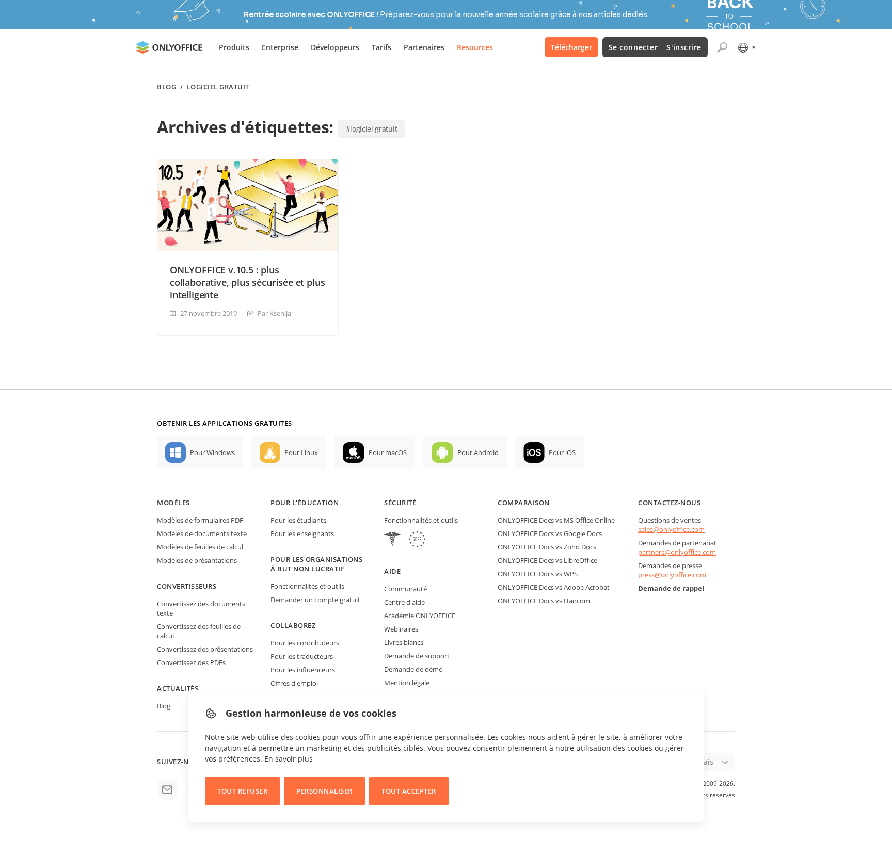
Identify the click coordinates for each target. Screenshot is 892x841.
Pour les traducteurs (301, 656)
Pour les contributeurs (304, 643)
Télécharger (571, 47)
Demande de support (417, 655)
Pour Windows (212, 452)
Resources (475, 47)
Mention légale (406, 682)
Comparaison (524, 502)
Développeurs (335, 47)
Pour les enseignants (302, 533)
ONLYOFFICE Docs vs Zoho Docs (547, 547)
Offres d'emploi (294, 683)
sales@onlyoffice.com (671, 529)
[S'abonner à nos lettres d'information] (167, 789)
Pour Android (478, 452)
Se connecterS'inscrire (655, 47)
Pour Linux (301, 452)
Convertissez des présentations (205, 649)
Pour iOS (562, 452)
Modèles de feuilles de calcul (200, 547)
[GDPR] (417, 540)
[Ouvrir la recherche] (722, 47)
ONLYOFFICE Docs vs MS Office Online (556, 520)
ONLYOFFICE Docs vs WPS (538, 573)
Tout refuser (242, 791)
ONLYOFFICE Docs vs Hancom (544, 600)
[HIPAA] (392, 540)
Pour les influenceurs (302, 669)
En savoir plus (288, 759)
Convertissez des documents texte (201, 608)
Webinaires (401, 629)
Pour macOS (388, 452)
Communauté (405, 588)
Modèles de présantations (197, 560)
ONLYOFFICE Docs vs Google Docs (550, 533)
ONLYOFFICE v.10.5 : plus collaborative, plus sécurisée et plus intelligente (247, 282)
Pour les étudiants (298, 520)
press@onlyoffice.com (672, 574)
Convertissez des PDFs (191, 662)
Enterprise (280, 47)
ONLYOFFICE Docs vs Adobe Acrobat (554, 587)
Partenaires (424, 47)
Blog (166, 87)
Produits (234, 47)
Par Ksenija (274, 313)
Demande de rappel (671, 588)
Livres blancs (403, 642)
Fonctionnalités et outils (307, 586)
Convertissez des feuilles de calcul (199, 631)
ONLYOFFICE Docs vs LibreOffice (547, 560)
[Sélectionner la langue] (746, 47)
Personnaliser (324, 791)
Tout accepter (408, 791)
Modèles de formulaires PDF (200, 520)
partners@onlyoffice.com (677, 552)
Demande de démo (413, 669)
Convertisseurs (186, 586)
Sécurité (400, 502)
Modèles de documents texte (202, 533)
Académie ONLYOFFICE (419, 615)
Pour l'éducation (304, 502)
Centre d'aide (404, 602)
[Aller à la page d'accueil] (169, 47)
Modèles (173, 502)
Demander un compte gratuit (315, 599)
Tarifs (381, 47)
